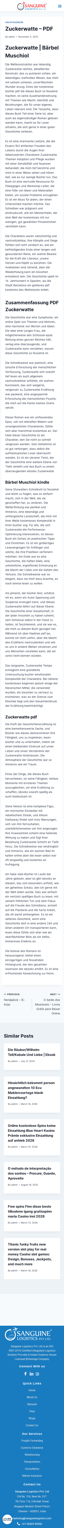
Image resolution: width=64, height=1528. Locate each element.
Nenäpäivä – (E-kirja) (14, 999)
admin (12, 36)
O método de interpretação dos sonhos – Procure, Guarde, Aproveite (32, 1173)
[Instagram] (37, 1374)
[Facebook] (25, 1374)
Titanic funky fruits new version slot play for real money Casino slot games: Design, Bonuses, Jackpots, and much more (30, 1254)
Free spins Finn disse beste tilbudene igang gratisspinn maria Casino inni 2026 (30, 1211)
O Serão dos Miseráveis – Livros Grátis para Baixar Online (47, 1004)
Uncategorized (14, 22)
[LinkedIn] (31, 1374)
